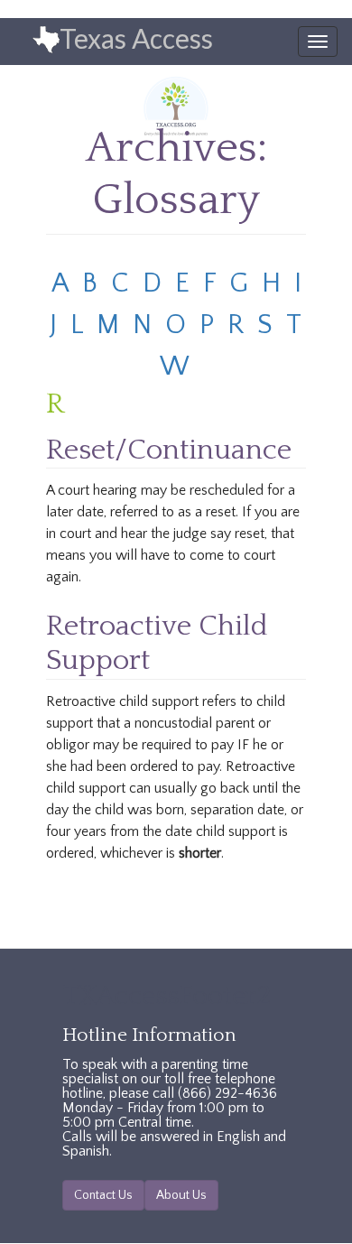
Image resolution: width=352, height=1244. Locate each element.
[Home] (30, 40)
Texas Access (136, 38)
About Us (181, 1195)
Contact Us (103, 1195)
